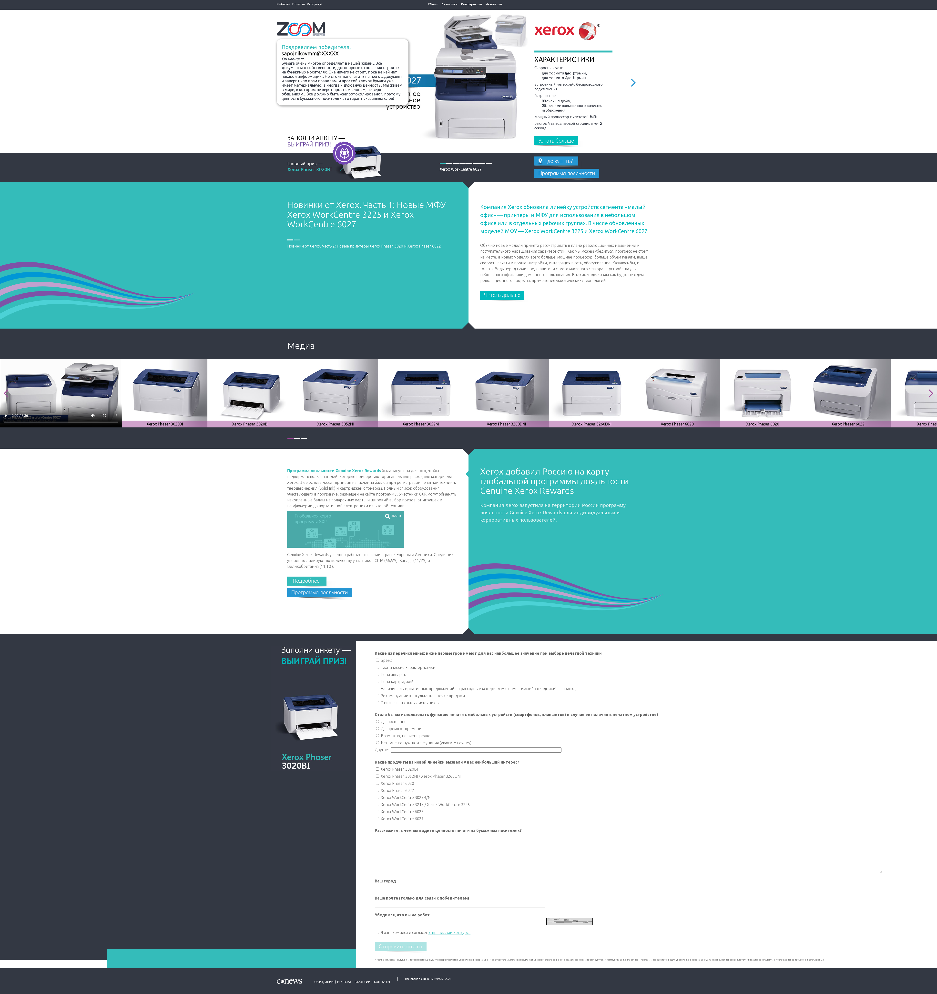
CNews (433, 4)
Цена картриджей (397, 681)
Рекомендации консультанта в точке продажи (422, 696)
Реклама (344, 982)
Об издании (324, 982)
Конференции (471, 4)
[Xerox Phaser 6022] (848, 393)
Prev (6, 393)
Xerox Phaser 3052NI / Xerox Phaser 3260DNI (420, 776)
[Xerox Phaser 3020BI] (167, 393)
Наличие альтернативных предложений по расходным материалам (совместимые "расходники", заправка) (478, 688)
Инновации (494, 4)
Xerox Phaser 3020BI (399, 769)
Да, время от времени (400, 728)
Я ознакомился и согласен (404, 932)
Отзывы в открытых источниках (409, 703)
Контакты (382, 982)
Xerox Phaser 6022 (397, 790)
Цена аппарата (393, 674)
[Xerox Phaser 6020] (677, 393)
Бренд (386, 660)
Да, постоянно (393, 721)
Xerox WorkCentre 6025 (402, 811)
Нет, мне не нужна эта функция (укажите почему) (425, 743)
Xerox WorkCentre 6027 (402, 819)
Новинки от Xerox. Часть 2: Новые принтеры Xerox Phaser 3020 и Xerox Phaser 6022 (361, 214)
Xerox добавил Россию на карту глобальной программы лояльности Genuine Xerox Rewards (554, 481)
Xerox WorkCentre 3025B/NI (405, 797)
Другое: (383, 749)
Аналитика (449, 4)
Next (633, 83)
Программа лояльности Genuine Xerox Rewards (334, 470)
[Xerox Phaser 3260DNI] (506, 393)
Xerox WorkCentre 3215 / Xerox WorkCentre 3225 (425, 804)
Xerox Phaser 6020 (397, 783)
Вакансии (362, 982)
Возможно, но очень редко (405, 736)
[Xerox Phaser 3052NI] (339, 393)
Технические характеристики (407, 667)
